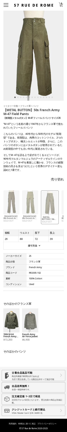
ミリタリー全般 (11, 105)
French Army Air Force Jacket (30, 335)
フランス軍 (25, 105)
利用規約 (12, 423)
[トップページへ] (33, 5)
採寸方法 (32, 245)
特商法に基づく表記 (27, 423)
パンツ (35, 105)
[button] (15, 97)
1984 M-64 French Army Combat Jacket (10, 335)
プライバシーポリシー (46, 423)
